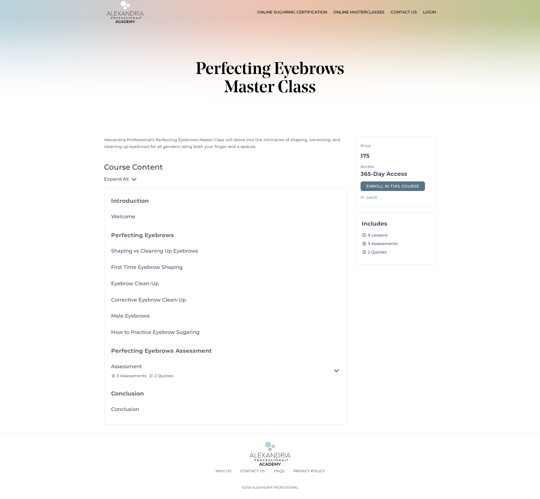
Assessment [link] (126, 366)
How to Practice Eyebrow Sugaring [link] (155, 332)
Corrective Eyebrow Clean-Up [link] (148, 300)
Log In (371, 197)
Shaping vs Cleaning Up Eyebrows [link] (154, 251)
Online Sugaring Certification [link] (292, 12)
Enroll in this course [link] (392, 186)
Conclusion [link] (125, 409)
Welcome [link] (123, 216)
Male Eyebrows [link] (130, 316)
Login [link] (429, 12)
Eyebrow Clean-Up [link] (135, 283)
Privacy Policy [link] (309, 471)
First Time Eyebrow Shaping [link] (147, 267)
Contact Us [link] (404, 12)
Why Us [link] (223, 471)
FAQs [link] (279, 471)
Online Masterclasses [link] (358, 12)
